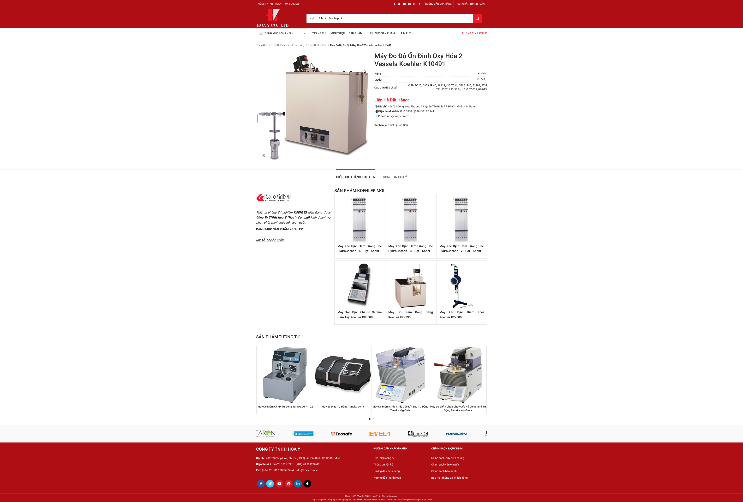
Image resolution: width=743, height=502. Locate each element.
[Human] (467, 434)
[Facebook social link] (394, 4)
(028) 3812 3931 (402, 111)
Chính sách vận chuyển (445, 464)
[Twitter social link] (398, 4)
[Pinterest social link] (409, 4)
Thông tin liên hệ (383, 464)
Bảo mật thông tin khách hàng (449, 477)
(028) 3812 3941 (424, 111)
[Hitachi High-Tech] (429, 434)
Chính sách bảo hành (444, 471)
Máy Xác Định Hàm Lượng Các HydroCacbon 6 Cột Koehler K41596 (359, 251)
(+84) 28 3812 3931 (282, 464)
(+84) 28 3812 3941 (307, 464)
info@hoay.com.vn (398, 116)
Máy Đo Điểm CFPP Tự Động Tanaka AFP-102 (285, 406)
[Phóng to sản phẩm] (264, 156)
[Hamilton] (390, 434)
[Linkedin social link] (414, 4)
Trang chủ (262, 45)
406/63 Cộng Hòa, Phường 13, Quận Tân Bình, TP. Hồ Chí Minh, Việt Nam (431, 106)
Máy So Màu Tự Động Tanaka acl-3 (343, 406)
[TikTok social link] (419, 4)
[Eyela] (313, 434)
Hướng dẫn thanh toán (387, 477)
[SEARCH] (477, 18)
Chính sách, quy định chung (447, 457)
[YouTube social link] (404, 4)
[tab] (355, 175)
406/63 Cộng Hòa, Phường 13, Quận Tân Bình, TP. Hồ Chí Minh (303, 458)
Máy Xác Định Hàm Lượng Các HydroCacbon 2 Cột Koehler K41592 (461, 251)
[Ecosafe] (275, 434)
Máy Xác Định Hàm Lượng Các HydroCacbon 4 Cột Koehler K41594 (410, 251)
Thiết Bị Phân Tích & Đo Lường (288, 45)
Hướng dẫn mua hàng (386, 471)
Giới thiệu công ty (383, 457)
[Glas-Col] (352, 434)
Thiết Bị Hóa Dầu (317, 45)
